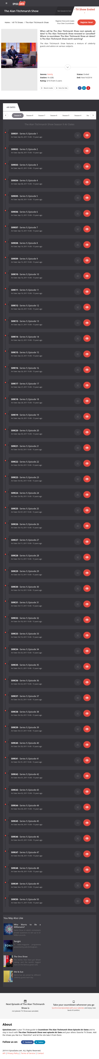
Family (50, 74)
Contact (40, 1053)
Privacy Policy (13, 1053)
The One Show (20, 956)
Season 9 (17, 115)
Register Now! (86, 22)
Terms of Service (28, 1053)
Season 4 (78, 115)
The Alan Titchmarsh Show (37, 22)
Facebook (28, 1042)
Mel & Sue (18, 972)
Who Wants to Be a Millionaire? (27, 925)
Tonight (17, 941)
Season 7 (41, 115)
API (4, 1053)
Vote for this (62, 88)
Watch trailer (48, 88)
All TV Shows (17, 22)
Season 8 (29, 115)
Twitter (40, 1042)
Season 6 (53, 115)
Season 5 (66, 115)
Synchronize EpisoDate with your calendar (68, 1008)
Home (7, 22)
